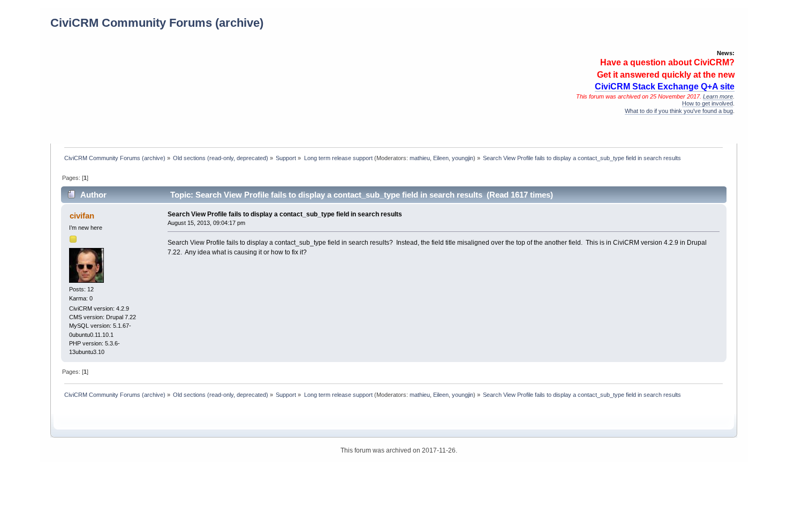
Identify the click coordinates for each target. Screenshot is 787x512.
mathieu (420, 158)
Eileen (441, 158)
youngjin (462, 158)
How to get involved (707, 103)
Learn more (718, 96)
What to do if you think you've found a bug (679, 111)
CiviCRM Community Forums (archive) (156, 22)
